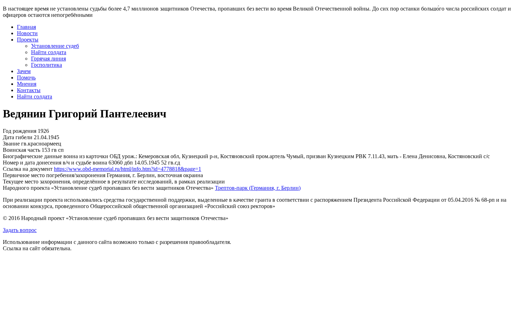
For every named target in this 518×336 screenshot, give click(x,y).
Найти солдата (48, 52)
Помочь (26, 77)
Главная (26, 27)
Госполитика (46, 65)
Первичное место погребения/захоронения (54, 175)
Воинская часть (21, 150)
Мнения (26, 84)
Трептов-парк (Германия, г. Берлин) (258, 188)
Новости (27, 33)
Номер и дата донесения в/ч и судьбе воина (55, 163)
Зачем (24, 71)
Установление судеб (55, 46)
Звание (11, 144)
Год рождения (19, 131)
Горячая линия (48, 59)
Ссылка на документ (28, 169)
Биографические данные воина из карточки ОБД (62, 156)
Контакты (29, 90)
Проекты (27, 40)
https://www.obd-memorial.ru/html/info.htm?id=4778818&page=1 (127, 169)
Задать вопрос (20, 230)
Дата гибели (17, 137)
